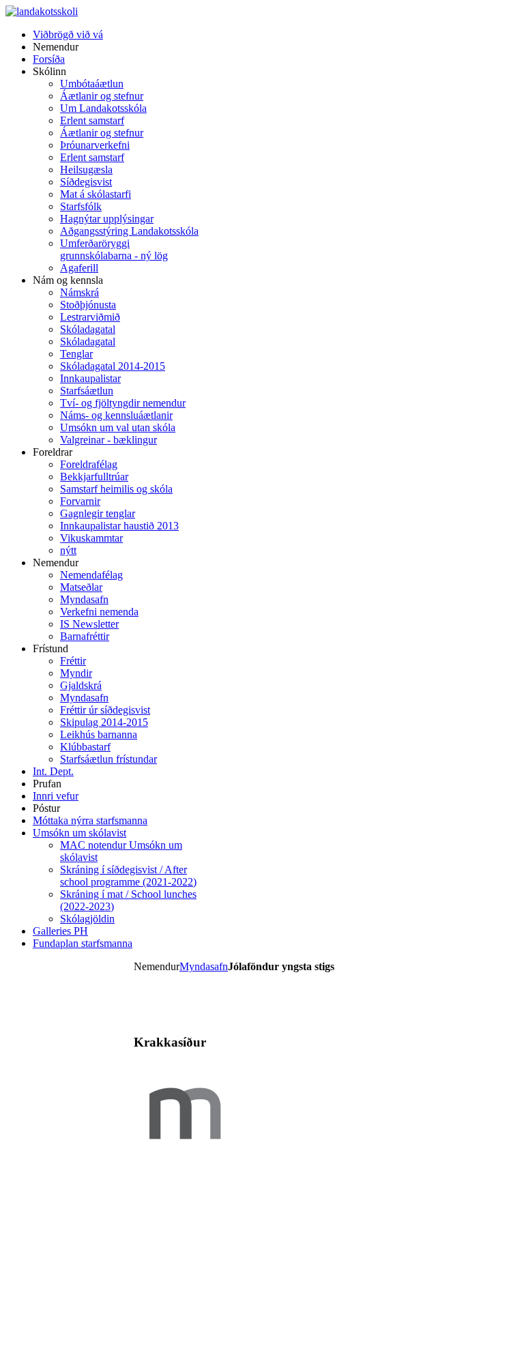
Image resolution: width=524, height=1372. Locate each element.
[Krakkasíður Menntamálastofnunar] (185, 1161)
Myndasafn (203, 966)
